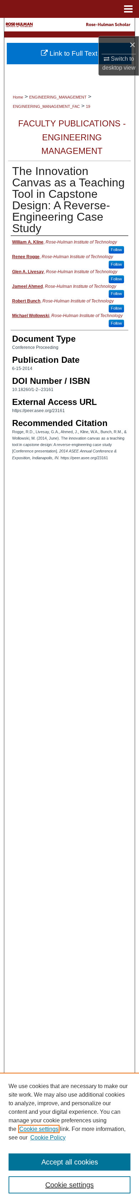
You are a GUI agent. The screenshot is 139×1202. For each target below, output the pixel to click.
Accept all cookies (69, 1162)
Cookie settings (38, 1129)
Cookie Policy (48, 1138)
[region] (69, 1137)
